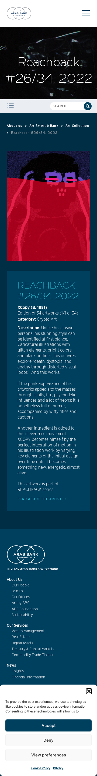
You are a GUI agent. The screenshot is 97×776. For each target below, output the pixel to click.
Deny (48, 740)
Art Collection (77, 126)
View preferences (48, 754)
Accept (48, 725)
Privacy (58, 768)
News (11, 665)
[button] (89, 691)
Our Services (17, 625)
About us (14, 126)
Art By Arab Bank (43, 126)
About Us (14, 579)
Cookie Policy (40, 768)
